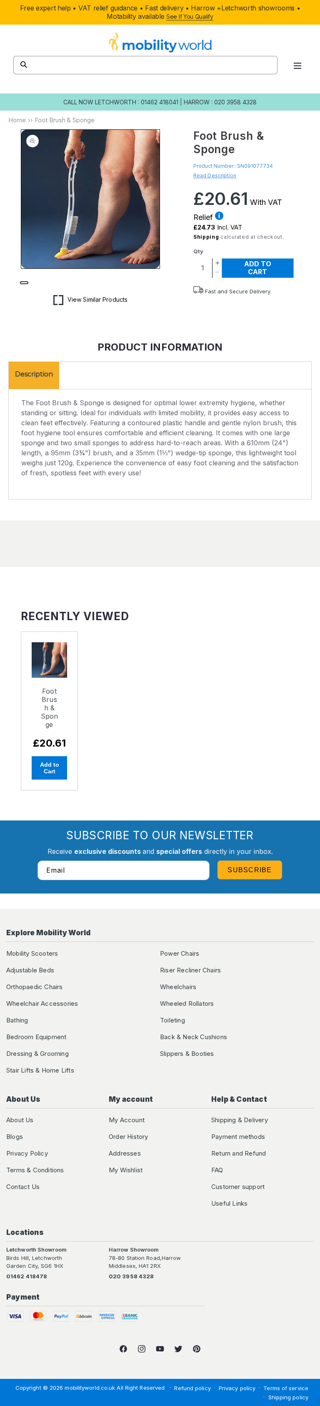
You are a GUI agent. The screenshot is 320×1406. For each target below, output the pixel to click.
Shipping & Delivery (239, 1120)
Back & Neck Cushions (193, 1037)
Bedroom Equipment (36, 1037)
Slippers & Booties (187, 1054)
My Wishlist (125, 1170)
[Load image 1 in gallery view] (24, 283)
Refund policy (192, 1388)
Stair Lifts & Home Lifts (40, 1070)
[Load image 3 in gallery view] (93, 283)
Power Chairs (179, 953)
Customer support (238, 1187)
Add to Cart (49, 768)
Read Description (215, 175)
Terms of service (285, 1388)
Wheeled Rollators (187, 1003)
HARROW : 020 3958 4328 (220, 102)
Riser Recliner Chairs (190, 970)
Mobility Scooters (32, 953)
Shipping (206, 237)
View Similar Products (98, 299)
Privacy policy (237, 1388)
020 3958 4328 (131, 1276)
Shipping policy (288, 1397)
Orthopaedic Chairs (34, 987)
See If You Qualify (189, 16)
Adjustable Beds (30, 970)
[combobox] (145, 65)
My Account (127, 1120)
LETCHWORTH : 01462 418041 (136, 102)
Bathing (17, 1020)
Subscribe (250, 869)
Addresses (125, 1153)
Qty (198, 251)
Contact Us (23, 1187)
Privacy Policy (27, 1153)
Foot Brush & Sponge (49, 708)
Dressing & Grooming (37, 1054)
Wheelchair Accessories (42, 1003)
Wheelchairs (178, 987)
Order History (128, 1137)
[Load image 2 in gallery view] (59, 283)
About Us (20, 1120)
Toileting (172, 1020)
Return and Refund (238, 1153)
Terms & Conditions (35, 1170)
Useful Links (229, 1203)
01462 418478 (26, 1276)
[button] (297, 65)
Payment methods (238, 1137)
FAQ (217, 1170)
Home (17, 120)
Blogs (14, 1137)
